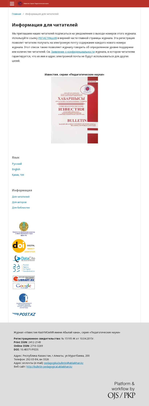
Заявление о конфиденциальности (73, 51)
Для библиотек (21, 207)
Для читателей (20, 196)
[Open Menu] (12, 3)
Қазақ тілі (18, 174)
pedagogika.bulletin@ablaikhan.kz (63, 363)
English (16, 169)
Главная (16, 13)
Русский (17, 163)
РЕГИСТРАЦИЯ (47, 38)
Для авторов (19, 202)
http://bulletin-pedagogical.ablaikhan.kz (49, 366)
